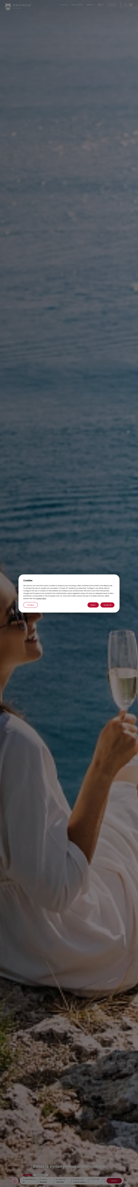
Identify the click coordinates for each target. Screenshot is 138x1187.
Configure (30, 605)
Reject (93, 605)
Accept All (107, 605)
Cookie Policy (41, 598)
